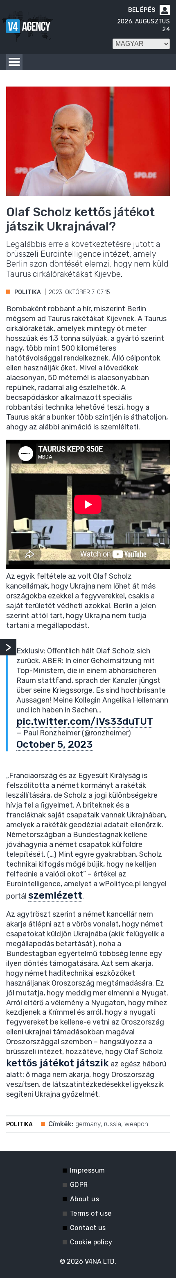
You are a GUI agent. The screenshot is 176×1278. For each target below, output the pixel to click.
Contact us (88, 1228)
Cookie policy (91, 1242)
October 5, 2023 (54, 744)
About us (84, 1199)
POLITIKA (27, 292)
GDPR (79, 1185)
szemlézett (55, 895)
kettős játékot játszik (57, 1063)
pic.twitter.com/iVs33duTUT (84, 721)
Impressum (87, 1170)
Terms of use (91, 1213)
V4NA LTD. (100, 1261)
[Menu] (14, 62)
